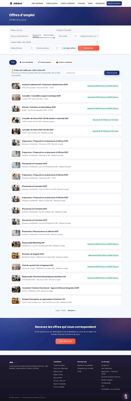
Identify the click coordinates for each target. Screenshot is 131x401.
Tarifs (79, 371)
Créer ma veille (112, 73)
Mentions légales (106, 380)
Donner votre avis (59, 381)
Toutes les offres (59, 365)
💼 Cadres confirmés (64, 62)
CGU (102, 386)
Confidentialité (106, 383)
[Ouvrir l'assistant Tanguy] (126, 396)
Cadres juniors (52, 3)
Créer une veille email (61, 368)
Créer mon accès (65, 341)
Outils (90, 3)
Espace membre (114, 3)
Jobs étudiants (37, 3)
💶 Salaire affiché (69, 48)
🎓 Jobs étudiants (26, 62)
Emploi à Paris (58, 374)
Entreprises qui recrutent (85, 368)
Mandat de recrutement (85, 365)
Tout (13, 62)
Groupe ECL (105, 365)
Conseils (81, 3)
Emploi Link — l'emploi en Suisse (109, 373)
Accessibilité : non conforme (110, 389)
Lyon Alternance (106, 368)
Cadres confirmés (68, 3)
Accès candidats (59, 387)
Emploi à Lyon (58, 371)
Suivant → (72, 310)
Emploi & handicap (60, 384)
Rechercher (88, 48)
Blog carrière (58, 378)
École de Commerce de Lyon (110, 377)
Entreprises (100, 3)
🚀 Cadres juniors (44, 62)
